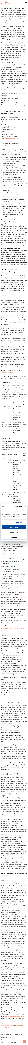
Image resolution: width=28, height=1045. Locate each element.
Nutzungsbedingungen (7, 1037)
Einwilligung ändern (7, 372)
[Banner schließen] (25, 506)
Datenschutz (18, 1035)
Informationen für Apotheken (8, 1042)
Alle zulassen (14, 527)
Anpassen (13, 532)
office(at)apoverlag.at (11, 139)
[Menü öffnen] (26, 2)
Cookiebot (15, 379)
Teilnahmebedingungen (7, 1040)
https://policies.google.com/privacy (14, 1016)
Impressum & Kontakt (6, 1035)
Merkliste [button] (24, 1041)
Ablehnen (14, 537)
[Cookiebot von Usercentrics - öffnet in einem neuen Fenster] (16, 507)
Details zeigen (19, 522)
